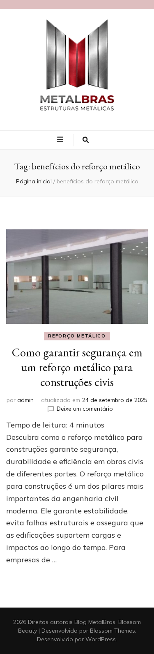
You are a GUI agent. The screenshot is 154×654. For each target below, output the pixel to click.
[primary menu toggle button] (61, 139)
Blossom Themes (112, 630)
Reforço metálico (77, 336)
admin (25, 400)
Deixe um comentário (85, 408)
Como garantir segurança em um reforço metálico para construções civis (77, 367)
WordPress (100, 639)
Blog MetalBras (94, 622)
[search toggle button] (86, 140)
